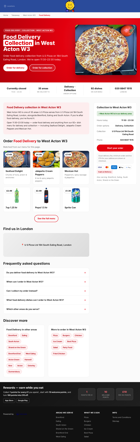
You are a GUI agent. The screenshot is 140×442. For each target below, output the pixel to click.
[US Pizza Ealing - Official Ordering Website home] (70, 6)
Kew (10, 365)
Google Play (23, 400)
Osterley (31, 365)
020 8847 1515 (123, 88)
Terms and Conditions (121, 417)
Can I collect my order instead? (21, 291)
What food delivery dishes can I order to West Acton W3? (35, 300)
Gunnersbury (14, 371)
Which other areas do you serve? (22, 309)
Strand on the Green (17, 347)
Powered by (8, 414)
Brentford (12, 335)
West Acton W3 (29, 15)
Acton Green (13, 359)
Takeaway (15, 15)
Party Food (67, 347)
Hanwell (28, 359)
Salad (55, 347)
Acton (20, 365)
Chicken (78, 335)
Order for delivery (15, 67)
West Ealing (31, 353)
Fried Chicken (59, 353)
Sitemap (115, 421)
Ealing (24, 335)
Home (5, 15)
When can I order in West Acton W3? (24, 281)
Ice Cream (57, 341)
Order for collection (42, 67)
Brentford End (14, 353)
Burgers (66, 335)
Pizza (55, 335)
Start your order (115, 148)
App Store (9, 400)
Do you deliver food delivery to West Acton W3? (30, 272)
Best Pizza (71, 341)
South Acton (13, 341)
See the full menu (46, 218)
